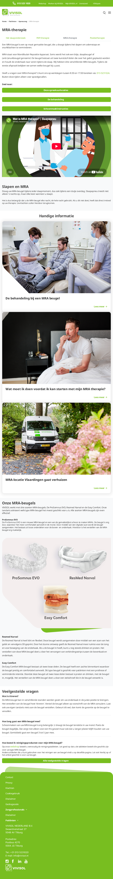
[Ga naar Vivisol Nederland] (12, 12)
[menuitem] (15, 38)
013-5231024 (103, 73)
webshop (14, 746)
